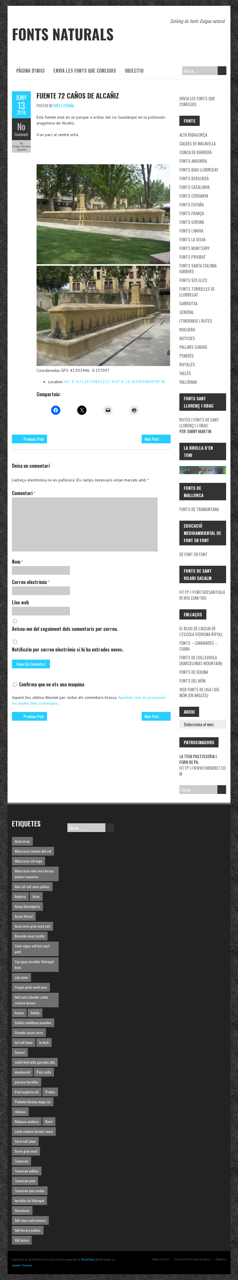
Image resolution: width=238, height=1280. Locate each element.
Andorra (20, 896)
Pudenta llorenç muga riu (33, 1101)
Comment (21, 134)
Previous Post (34, 439)
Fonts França (191, 213)
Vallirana (188, 382)
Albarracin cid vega (28, 860)
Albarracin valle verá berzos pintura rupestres (34, 873)
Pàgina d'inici (30, 70)
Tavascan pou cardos (30, 1190)
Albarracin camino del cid (33, 851)
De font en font (193, 554)
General (186, 312)
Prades (50, 1091)
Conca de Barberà (195, 152)
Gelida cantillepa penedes (33, 1022)
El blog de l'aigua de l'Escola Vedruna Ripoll (201, 631)
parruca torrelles (26, 1081)
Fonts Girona (191, 222)
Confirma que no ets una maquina (51, 684)
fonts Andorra (193, 161)
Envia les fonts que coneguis (84, 70)
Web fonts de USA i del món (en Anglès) (199, 692)
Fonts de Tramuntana (199, 509)
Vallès (185, 373)
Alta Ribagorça (193, 134)
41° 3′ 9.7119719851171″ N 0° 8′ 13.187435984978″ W (114, 381)
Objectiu (134, 70)
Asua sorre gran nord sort (32, 926)
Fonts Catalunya (194, 187)
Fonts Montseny (194, 248)
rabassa (20, 1111)
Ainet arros (22, 841)
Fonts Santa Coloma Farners (198, 268)
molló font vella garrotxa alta (35, 1062)
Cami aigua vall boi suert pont (32, 948)
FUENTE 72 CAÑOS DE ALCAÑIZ (78, 95)
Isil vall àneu (24, 1042)
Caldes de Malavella (197, 143)
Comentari (23, 493)
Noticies (187, 338)
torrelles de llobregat (29, 1200)
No (21, 126)
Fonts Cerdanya (193, 195)
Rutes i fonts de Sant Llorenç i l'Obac (199, 422)
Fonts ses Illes (193, 280)
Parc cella (44, 1072)
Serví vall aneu (25, 1141)
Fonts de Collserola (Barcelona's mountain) (200, 660)
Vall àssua (22, 1240)
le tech (44, 1042)
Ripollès (187, 364)
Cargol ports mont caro (31, 987)
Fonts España (63, 105)
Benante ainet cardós (30, 935)
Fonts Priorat (192, 256)
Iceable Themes (22, 1265)
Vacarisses (22, 1210)
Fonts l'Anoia (191, 230)
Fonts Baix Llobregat (199, 169)
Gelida (34, 1012)
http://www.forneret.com (202, 771)
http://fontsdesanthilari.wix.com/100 (202, 595)
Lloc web (20, 602)
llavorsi (20, 1052)
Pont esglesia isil (27, 1091)
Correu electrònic (31, 582)
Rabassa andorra (27, 1121)
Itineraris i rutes (195, 320)
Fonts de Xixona (193, 672)
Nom (17, 561)
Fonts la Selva (192, 239)
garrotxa (188, 303)
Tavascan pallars (27, 1170)
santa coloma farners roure (34, 1131)
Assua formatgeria (27, 906)
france (19, 1012)
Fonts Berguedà (194, 178)
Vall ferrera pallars (28, 1230)
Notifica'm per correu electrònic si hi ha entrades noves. (67, 649)
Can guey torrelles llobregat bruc (34, 964)
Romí (49, 1121)
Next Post (152, 439)
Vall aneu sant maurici (30, 1220)
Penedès (186, 355)
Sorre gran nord (26, 1151)
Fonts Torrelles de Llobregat (197, 291)
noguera (187, 329)
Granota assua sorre (29, 1032)
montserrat (22, 1072)
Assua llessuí (24, 916)
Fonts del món (192, 680)
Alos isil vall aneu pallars (32, 886)
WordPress (87, 1259)
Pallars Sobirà (193, 347)
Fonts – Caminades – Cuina (198, 646)
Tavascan (21, 1160)
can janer (21, 977)
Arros (36, 896)
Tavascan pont (25, 1180)
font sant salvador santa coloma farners (31, 1000)
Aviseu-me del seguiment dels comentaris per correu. (65, 628)
